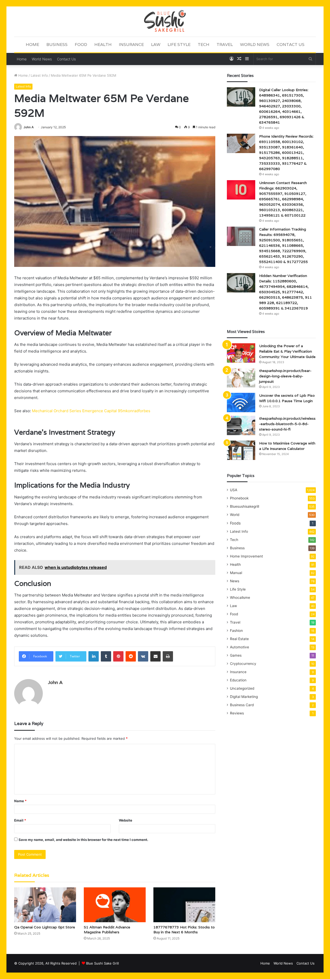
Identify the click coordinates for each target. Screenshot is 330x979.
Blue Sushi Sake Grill (102, 963)
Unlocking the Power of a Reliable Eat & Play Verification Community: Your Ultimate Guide (287, 351)
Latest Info (39, 75)
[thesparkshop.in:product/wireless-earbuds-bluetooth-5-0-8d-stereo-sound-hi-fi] (241, 425)
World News (254, 44)
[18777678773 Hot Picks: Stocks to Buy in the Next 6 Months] (184, 904)
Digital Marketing (244, 697)
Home (32, 44)
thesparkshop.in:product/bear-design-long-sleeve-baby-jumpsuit (285, 376)
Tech (203, 44)
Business (57, 44)
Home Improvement (246, 556)
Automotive (239, 647)
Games (236, 655)
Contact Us (290, 44)
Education (238, 680)
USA (233, 490)
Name (20, 801)
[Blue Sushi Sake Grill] (165, 21)
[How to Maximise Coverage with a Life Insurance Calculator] (241, 450)
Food (81, 44)
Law (155, 44)
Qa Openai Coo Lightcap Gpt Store (44, 927)
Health (103, 44)
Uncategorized (242, 688)
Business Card (242, 705)
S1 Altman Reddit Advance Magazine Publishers (107, 929)
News (234, 581)
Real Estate (239, 639)
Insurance (131, 44)
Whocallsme (240, 597)
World (234, 515)
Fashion (236, 630)
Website (125, 820)
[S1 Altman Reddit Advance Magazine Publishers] (115, 904)
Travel (225, 44)
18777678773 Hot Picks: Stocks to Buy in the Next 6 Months (184, 929)
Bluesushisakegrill (244, 506)
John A (28, 127)
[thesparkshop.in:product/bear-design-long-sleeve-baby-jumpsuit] (241, 377)
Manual (236, 573)
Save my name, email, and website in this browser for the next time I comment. (83, 840)
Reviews (237, 713)
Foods (235, 523)
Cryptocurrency (243, 664)
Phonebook (239, 498)
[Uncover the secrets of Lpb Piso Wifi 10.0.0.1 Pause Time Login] (241, 402)
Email (20, 820)
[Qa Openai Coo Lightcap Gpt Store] (45, 904)
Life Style (179, 44)
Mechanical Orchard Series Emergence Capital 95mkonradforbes (91, 410)
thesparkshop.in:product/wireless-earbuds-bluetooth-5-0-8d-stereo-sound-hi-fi (287, 424)
